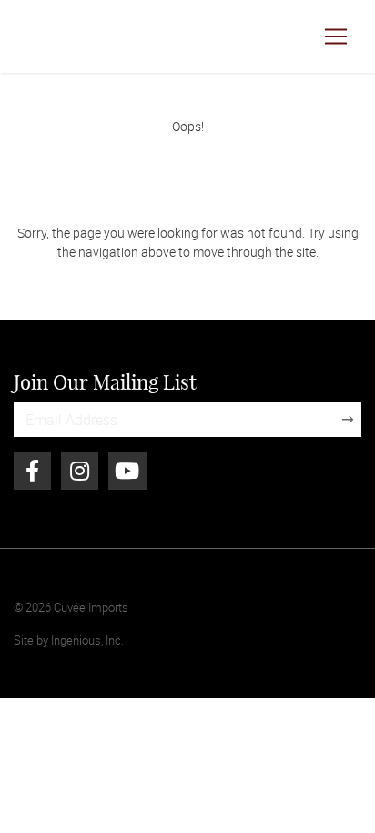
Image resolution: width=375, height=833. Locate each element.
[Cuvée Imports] (46, 36)
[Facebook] (32, 471)
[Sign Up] (347, 419)
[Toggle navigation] (335, 36)
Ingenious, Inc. (87, 640)
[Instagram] (79, 471)
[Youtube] (127, 471)
